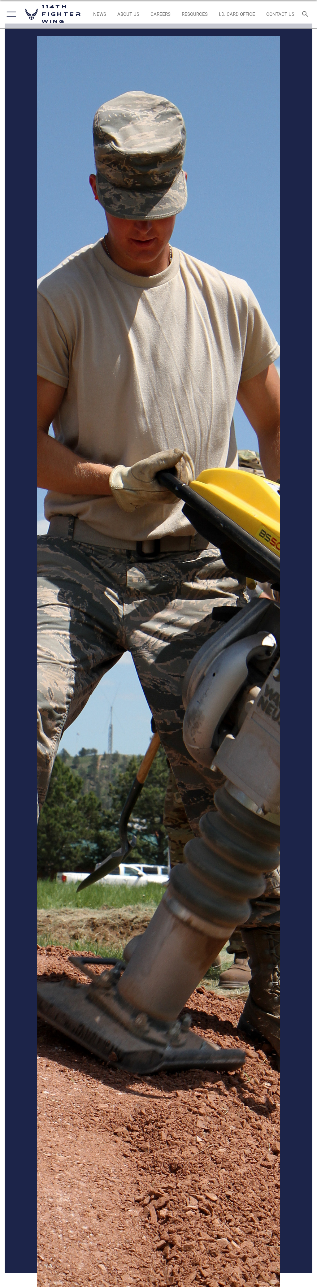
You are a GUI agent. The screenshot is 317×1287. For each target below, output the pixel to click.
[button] (10, 14)
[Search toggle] (306, 14)
